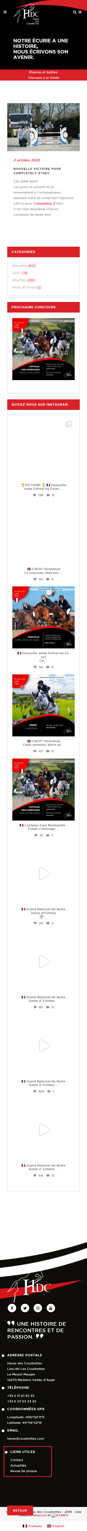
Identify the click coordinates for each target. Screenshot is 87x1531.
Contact (16, 1460)
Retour (20, 1510)
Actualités (19, 265)
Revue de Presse (24, 287)
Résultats (19, 280)
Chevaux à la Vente (43, 78)
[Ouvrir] (43, 449)
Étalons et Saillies (43, 72)
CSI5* (16, 272)
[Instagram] (69, 474)
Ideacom (40, 1515)
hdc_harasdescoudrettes (43, 423)
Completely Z (44, 203)
